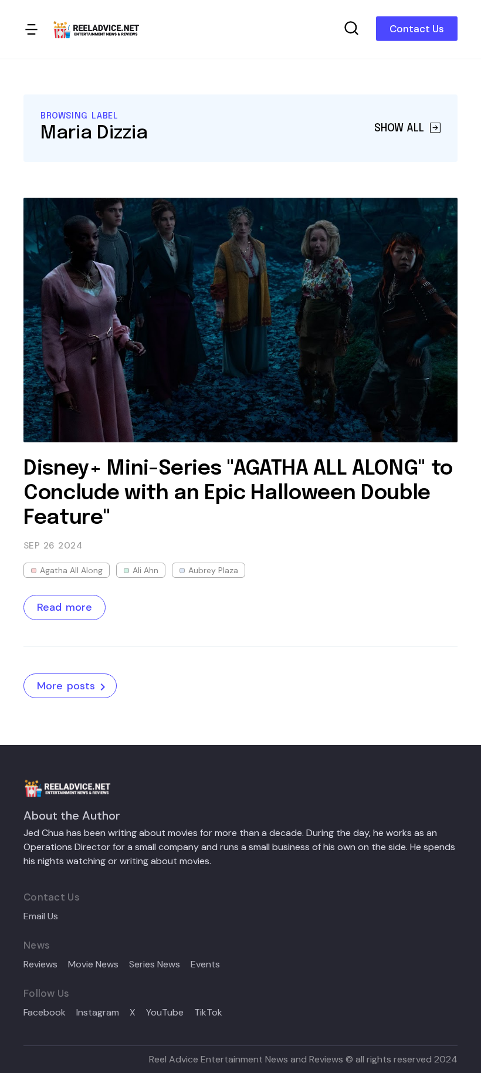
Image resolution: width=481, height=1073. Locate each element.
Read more (64, 607)
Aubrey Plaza (213, 570)
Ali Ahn (145, 570)
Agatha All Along (71, 570)
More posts (66, 686)
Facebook (44, 1012)
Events (205, 964)
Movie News (93, 964)
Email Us (40, 916)
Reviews (40, 964)
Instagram (97, 1012)
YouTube (165, 1012)
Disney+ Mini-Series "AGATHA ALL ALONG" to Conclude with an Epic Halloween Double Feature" (238, 493)
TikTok (208, 1012)
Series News (154, 964)
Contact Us (416, 28)
